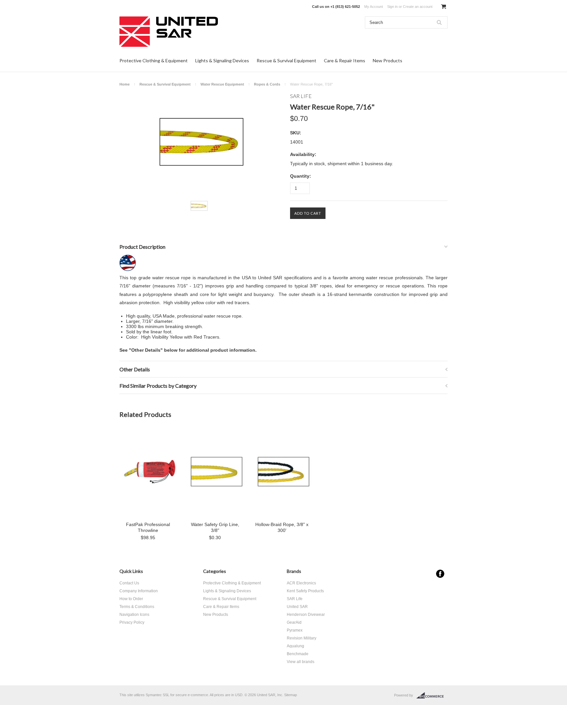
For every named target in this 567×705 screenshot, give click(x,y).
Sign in (392, 7)
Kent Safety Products (305, 591)
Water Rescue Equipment (222, 84)
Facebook (440, 574)
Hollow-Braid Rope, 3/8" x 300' (281, 527)
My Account (373, 7)
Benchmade (297, 654)
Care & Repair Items (344, 60)
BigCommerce (432, 695)
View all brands (300, 661)
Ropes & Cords (267, 84)
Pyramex (295, 630)
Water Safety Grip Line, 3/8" (215, 527)
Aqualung (295, 646)
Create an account (417, 7)
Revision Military (301, 638)
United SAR (297, 606)
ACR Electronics (301, 583)
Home (124, 84)
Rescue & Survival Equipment (286, 60)
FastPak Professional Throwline (148, 527)
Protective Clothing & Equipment (153, 60)
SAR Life (295, 599)
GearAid (294, 622)
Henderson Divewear (306, 614)
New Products (387, 60)
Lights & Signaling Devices (222, 60)
